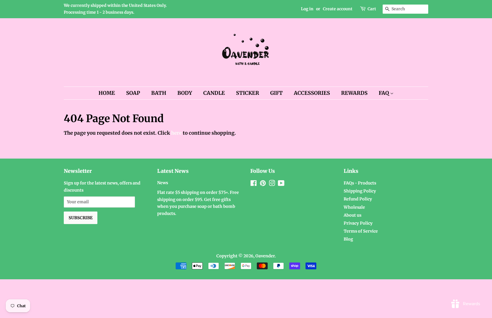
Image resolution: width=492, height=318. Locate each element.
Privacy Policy (358, 223)
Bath (158, 93)
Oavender (265, 255)
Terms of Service (361, 231)
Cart (372, 8)
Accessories (312, 93)
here (176, 133)
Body (184, 93)
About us (352, 215)
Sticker (247, 93)
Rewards (354, 93)
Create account (337, 8)
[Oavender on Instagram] (272, 184)
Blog (348, 239)
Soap (133, 93)
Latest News (173, 171)
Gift (276, 93)
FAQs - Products (360, 183)
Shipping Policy (360, 191)
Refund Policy (358, 199)
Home (107, 93)
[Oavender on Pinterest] (263, 184)
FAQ (384, 93)
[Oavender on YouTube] (281, 184)
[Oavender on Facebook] (253, 184)
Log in (307, 8)
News (162, 182)
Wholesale (354, 207)
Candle (214, 93)
